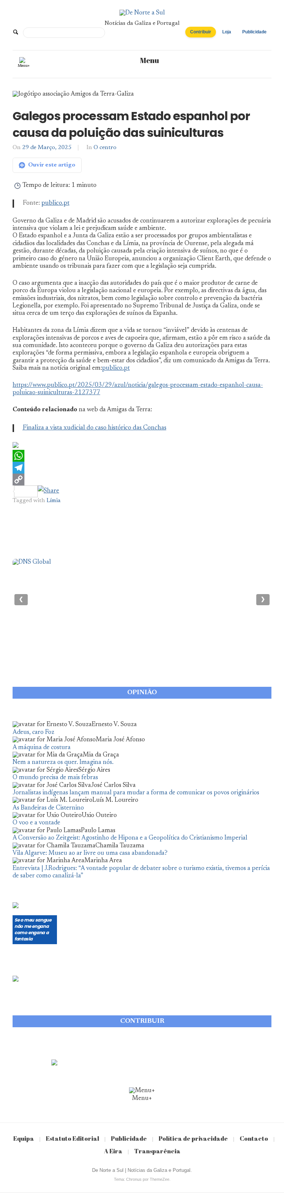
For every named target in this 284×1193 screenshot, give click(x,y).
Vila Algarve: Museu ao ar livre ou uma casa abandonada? (90, 853)
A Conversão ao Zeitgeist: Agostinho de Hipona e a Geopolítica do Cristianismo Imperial (130, 838)
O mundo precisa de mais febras (55, 778)
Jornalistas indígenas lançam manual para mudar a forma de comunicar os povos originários (136, 793)
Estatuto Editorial (72, 1138)
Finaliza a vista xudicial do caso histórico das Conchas (94, 428)
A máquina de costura (42, 748)
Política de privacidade (193, 1138)
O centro (105, 148)
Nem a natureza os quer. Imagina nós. (63, 762)
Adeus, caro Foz (33, 732)
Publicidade (254, 31)
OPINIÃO (142, 692)
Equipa (23, 1138)
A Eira (113, 1151)
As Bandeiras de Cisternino (48, 808)
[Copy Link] (142, 479)
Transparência (157, 1151)
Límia (54, 501)
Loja (226, 31)
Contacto (254, 1138)
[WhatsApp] (142, 456)
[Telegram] (142, 468)
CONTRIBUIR (142, 1021)
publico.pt (55, 203)
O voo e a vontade (36, 823)
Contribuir (200, 31)
